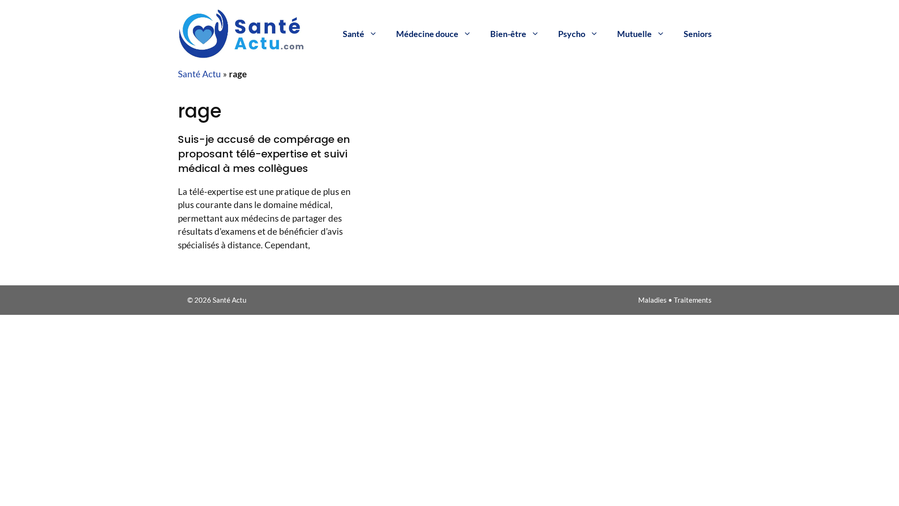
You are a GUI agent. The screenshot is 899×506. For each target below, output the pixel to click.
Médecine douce (427, 34)
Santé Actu (199, 73)
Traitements (693, 300)
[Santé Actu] (248, 32)
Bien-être (508, 34)
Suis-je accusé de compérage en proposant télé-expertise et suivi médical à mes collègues (264, 154)
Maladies (652, 300)
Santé (353, 34)
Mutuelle (634, 34)
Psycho (571, 34)
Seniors (698, 34)
